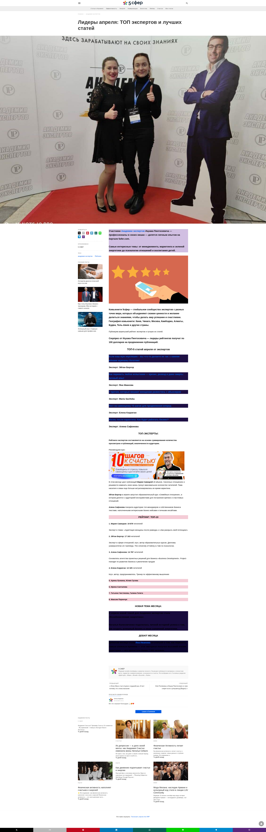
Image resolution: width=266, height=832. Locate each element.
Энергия (122, 8)
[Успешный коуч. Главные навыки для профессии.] (90, 319)
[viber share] (83, 236)
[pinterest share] (87, 233)
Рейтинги (98, 256)
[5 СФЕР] (133, 3)
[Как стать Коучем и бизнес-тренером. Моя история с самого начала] (90, 294)
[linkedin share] (91, 233)
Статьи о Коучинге (97, 8)
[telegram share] (79, 236)
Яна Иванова (143, 642)
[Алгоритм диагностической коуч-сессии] (90, 271)
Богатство (143, 8)
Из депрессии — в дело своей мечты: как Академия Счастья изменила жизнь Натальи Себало (132, 748)
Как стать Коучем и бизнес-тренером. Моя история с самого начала (88, 306)
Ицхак (80, 782)
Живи (155, 741)
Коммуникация (133, 8)
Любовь (152, 8)
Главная (80, 14)
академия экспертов (85, 256)
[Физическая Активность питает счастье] (170, 729)
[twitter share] (79, 233)
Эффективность (111, 8)
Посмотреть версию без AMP (140, 816)
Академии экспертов (133, 231)
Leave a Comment (148, 711)
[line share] (100, 233)
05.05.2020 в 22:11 (119, 700)
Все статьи (169, 8)
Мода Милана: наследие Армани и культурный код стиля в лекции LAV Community (170, 790)
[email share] (83, 233)
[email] (49, 830)
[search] (187, 3)
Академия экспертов (93, 14)
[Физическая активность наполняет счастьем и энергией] (95, 771)
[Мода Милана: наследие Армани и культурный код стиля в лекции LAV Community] (170, 771)
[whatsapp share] (96, 233)
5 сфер (80, 721)
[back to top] (261, 823)
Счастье (160, 8)
